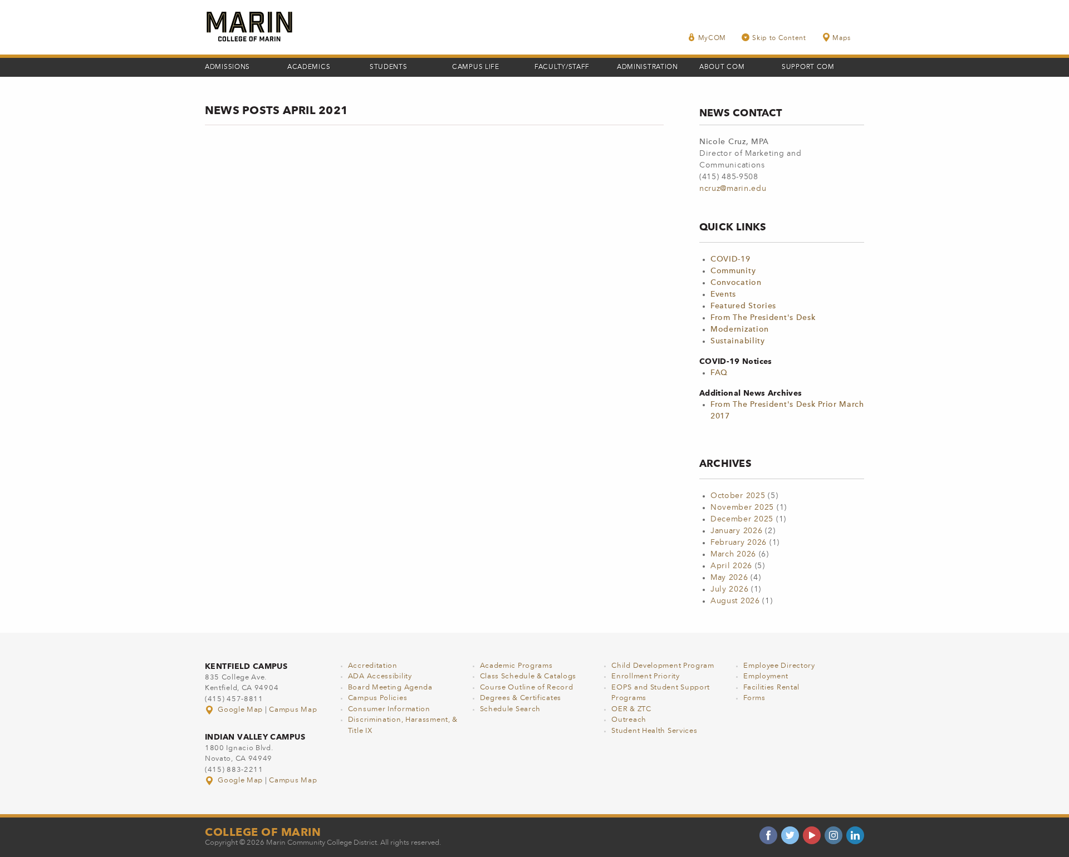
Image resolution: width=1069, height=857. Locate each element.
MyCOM (712, 38)
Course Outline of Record (526, 687)
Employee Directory (779, 665)
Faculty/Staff (562, 67)
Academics (308, 67)
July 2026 (729, 589)
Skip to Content (779, 38)
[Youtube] (812, 835)
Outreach (628, 719)
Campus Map (293, 709)
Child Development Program (662, 665)
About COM (721, 67)
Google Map (240, 709)
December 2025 (741, 519)
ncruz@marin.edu (733, 189)
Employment (765, 676)
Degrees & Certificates (520, 698)
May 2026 (729, 578)
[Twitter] (790, 835)
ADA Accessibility (380, 676)
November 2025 (742, 507)
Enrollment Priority (645, 676)
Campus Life (475, 67)
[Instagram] (833, 835)
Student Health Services (654, 731)
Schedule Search (510, 709)
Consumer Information (389, 709)
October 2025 (737, 496)
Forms (754, 698)
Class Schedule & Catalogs (528, 676)
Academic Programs (516, 665)
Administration (647, 67)
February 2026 (738, 542)
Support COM (808, 67)
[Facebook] (768, 835)
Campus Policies (378, 698)
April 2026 (731, 566)
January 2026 (736, 531)
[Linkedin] (855, 835)
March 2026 (733, 554)
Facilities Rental (771, 687)
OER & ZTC (631, 709)
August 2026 (735, 601)
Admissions (227, 67)
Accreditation (373, 665)
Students (389, 67)
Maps (841, 38)
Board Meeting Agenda (390, 687)
